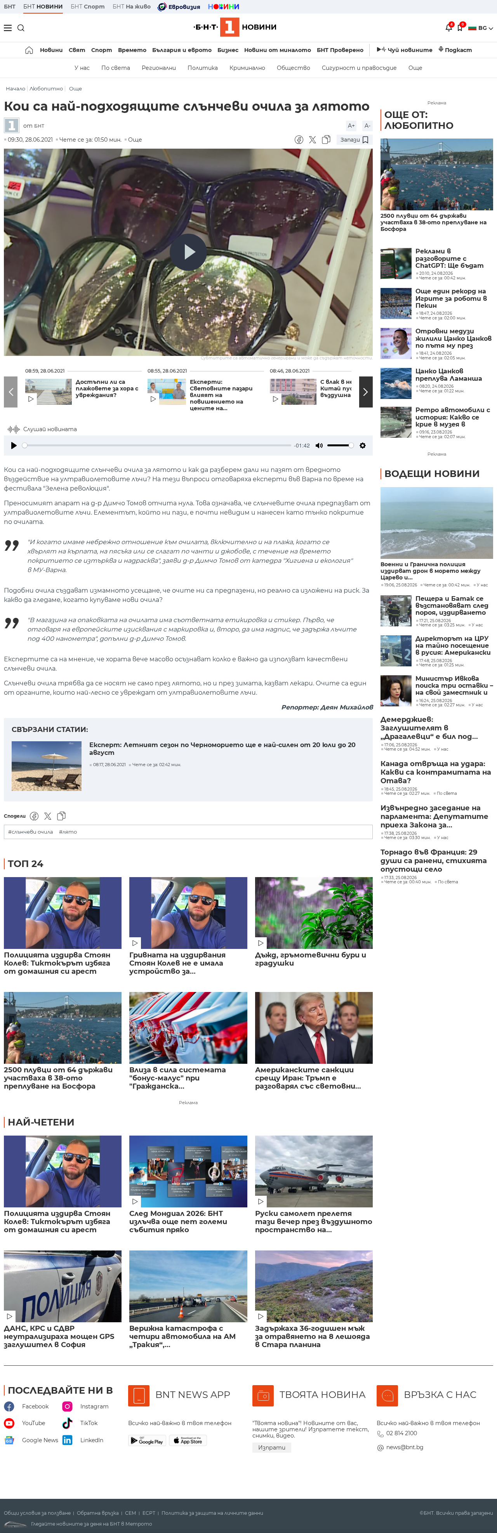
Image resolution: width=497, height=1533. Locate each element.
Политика (203, 67)
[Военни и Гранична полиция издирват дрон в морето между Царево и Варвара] (437, 523)
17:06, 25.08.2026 (400, 745)
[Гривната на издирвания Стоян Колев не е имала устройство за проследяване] (188, 913)
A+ (351, 125)
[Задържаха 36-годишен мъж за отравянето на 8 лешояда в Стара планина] (314, 1286)
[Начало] (29, 50)
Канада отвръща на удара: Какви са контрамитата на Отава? (436, 772)
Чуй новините (410, 50)
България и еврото (182, 50)
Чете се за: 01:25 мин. (441, 665)
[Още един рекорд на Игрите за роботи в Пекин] (396, 303)
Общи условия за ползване (37, 1513)
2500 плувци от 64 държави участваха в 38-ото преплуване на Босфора (58, 1078)
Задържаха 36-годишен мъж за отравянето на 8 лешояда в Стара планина (312, 1337)
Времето (132, 50)
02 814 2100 (401, 1433)
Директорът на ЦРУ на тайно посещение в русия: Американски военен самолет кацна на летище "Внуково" (453, 646)
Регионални (159, 67)
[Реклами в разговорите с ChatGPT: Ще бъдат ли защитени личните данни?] (396, 263)
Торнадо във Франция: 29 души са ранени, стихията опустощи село (434, 861)
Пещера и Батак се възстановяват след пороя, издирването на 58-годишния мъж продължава (451, 606)
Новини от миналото (277, 50)
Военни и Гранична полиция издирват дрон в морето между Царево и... (431, 571)
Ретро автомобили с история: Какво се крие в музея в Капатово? (452, 417)
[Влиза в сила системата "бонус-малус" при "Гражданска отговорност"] (188, 1028)
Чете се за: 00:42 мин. (447, 585)
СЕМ (130, 1513)
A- (367, 125)
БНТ (10, 6)
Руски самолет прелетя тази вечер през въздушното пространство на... (313, 1222)
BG (483, 27)
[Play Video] (188, 252)
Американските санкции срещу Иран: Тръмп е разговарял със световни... (308, 1078)
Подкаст (458, 50)
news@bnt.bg (405, 1447)
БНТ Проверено (340, 50)
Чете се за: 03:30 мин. (407, 838)
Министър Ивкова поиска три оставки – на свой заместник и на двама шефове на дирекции (454, 686)
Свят (77, 50)
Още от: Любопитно (419, 120)
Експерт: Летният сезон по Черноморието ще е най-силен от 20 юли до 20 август (222, 748)
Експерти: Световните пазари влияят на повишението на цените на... (221, 395)
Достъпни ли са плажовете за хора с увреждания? (107, 389)
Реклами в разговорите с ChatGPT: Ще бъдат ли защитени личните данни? (449, 258)
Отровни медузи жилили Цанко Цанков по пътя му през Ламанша (453, 338)
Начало (15, 89)
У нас (82, 67)
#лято (68, 832)
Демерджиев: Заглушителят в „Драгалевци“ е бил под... (429, 728)
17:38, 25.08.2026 (400, 833)
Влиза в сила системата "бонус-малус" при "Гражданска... (177, 1078)
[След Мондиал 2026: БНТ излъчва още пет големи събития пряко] (188, 1171)
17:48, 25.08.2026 (435, 661)
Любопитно (46, 89)
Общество (293, 67)
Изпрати (271, 1447)
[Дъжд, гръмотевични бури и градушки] (314, 913)
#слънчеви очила (30, 832)
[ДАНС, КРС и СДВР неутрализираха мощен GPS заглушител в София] (63, 1286)
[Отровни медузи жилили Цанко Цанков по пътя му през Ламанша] (396, 343)
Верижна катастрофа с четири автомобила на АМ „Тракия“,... (182, 1337)
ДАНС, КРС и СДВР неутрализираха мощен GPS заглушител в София (59, 1337)
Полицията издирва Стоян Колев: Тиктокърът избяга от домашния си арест (57, 963)
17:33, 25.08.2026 (400, 878)
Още (415, 67)
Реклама (188, 1102)
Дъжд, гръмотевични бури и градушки (310, 959)
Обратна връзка (98, 1513)
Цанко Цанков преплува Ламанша (448, 375)
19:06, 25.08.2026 (400, 585)
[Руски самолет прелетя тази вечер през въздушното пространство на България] (314, 1171)
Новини (51, 50)
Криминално (247, 67)
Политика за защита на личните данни (212, 1513)
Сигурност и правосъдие (359, 67)
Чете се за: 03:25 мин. (442, 625)
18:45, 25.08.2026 (400, 789)
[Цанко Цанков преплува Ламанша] (396, 383)
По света (115, 67)
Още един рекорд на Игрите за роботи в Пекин (451, 298)
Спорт (101, 50)
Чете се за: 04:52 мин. (407, 749)
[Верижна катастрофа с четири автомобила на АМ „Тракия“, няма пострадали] (188, 1286)
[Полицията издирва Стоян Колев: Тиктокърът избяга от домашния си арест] (63, 913)
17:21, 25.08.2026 (435, 621)
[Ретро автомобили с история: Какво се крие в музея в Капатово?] (396, 422)
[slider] (156, 445)
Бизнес (227, 50)
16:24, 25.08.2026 (435, 701)
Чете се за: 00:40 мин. (407, 882)
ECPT (148, 1513)
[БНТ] (13, 126)
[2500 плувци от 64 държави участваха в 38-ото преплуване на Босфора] (63, 1028)
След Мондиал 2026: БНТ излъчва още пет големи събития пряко (178, 1222)
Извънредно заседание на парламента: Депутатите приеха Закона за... (434, 816)
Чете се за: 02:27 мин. (442, 705)
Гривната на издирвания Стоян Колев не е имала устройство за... (177, 963)
